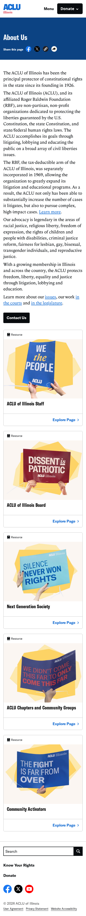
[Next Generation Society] (43, 581)
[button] (45, 49)
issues (50, 296)
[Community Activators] (43, 783)
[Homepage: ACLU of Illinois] (18, 8)
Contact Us (16, 317)
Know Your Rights (18, 865)
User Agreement (13, 908)
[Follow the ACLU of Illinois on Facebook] (7, 889)
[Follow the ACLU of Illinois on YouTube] (29, 889)
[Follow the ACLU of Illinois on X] (18, 889)
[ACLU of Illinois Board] (43, 479)
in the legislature (46, 302)
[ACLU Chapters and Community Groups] (43, 682)
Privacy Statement (37, 908)
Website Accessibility (64, 908)
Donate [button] (67, 8)
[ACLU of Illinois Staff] (43, 378)
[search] (78, 851)
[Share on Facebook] (28, 50)
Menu (49, 8)
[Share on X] (37, 50)
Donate (9, 875)
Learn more (50, 211)
